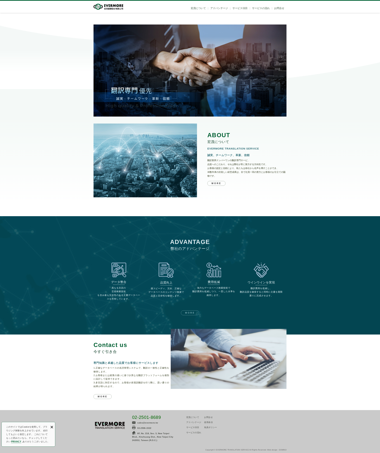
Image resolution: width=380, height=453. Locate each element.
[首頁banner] (190, 70)
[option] (190, 70)
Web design (272, 450)
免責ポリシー (210, 427)
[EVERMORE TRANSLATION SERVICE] (108, 7)
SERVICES (102, 396)
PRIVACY (16, 441)
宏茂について (198, 8)
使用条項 (208, 422)
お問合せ (279, 8)
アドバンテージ (219, 8)
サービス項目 (240, 8)
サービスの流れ (261, 8)
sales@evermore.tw (147, 423)
